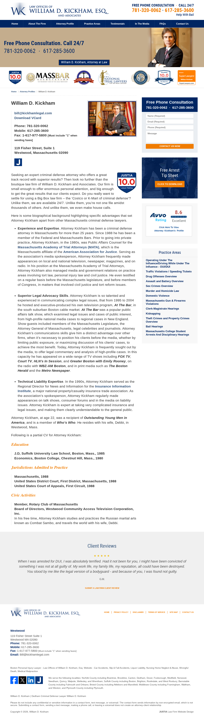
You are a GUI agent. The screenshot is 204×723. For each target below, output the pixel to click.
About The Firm (37, 23)
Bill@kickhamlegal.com (34, 654)
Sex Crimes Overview (159, 286)
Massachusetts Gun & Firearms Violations (166, 302)
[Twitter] (22, 680)
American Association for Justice (90, 252)
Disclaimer (138, 612)
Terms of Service (156, 612)
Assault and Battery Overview (164, 281)
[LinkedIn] (31, 680)
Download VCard (27, 118)
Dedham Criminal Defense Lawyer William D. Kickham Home (59, 10)
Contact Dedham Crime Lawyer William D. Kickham (163, 10)
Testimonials (118, 23)
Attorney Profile (65, 23)
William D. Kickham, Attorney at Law (84, 62)
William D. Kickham (39, 711)
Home (14, 23)
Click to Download (169, 184)
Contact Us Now (170, 146)
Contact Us (182, 23)
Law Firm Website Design (176, 711)
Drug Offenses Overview (161, 276)
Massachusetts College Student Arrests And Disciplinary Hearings (167, 333)
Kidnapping (153, 313)
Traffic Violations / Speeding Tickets (169, 271)
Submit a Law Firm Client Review (102, 588)
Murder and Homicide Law (162, 290)
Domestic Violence (157, 295)
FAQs (163, 23)
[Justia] (18, 162)
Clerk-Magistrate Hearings (162, 308)
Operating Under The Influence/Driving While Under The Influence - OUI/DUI (167, 263)
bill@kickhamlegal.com (33, 113)
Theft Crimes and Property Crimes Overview (167, 320)
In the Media (142, 23)
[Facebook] (14, 680)
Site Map (174, 612)
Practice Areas (92, 23)
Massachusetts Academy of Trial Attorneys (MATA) (58, 247)
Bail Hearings (154, 326)
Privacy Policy (121, 612)
